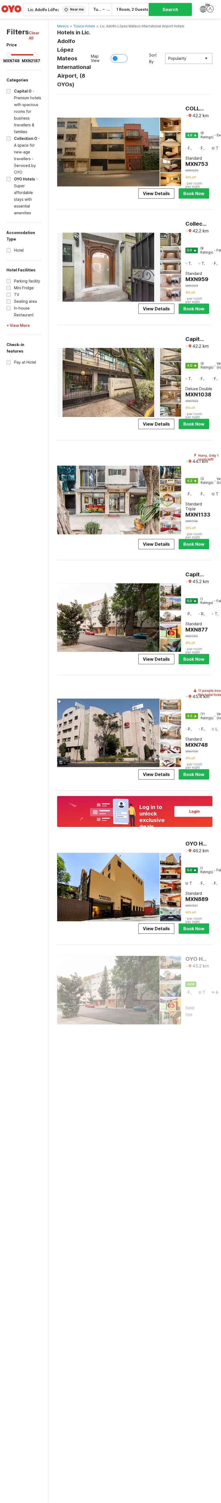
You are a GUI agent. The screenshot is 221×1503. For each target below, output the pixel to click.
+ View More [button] (18, 325)
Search (170, 9)
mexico (63, 26)
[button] (35, 35)
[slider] (8, 54)
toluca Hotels (84, 26)
